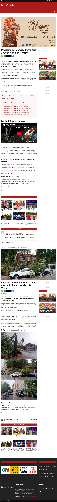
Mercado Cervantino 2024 (10, 15)
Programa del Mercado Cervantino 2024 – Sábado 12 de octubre (16, 114)
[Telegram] (49, 1)
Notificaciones (22, 0)
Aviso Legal (25, 500)
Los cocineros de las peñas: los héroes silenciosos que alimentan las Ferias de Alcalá (6, 209)
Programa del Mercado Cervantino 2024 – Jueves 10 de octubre (16, 110)
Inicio (3, 11)
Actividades (20, 11)
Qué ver (13, 11)
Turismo (37, 11)
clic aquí (28, 179)
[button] (54, 12)
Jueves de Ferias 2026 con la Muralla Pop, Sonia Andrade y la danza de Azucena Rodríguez (18, 222)
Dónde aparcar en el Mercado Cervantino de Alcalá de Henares (16, 102)
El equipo (13, 0)
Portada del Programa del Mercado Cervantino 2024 (14, 100)
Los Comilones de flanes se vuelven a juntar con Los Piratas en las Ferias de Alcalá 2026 (6, 222)
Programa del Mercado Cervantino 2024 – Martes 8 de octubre (16, 106)
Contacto (26, 0)
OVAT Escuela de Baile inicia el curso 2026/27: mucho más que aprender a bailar (31, 209)
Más (42, 11)
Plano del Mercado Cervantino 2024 (11, 104)
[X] (51, 1)
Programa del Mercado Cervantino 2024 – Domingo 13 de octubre (17, 116)
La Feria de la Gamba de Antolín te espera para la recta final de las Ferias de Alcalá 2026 (18, 209)
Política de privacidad (31, 500)
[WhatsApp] (53, 1)
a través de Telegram (26, 186)
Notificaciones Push (46, 500)
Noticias (8, 11)
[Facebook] (46, 1)
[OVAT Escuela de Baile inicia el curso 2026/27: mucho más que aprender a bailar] (31, 204)
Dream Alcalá (3, 15)
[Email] (10, 56)
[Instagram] (47, 1)
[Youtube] (55, 1)
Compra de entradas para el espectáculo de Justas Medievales (14, 156)
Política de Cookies (39, 500)
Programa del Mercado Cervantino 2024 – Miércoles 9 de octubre (17, 108)
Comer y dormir (29, 11)
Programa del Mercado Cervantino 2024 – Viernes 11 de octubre (16, 112)
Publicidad (17, 0)
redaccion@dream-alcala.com (30, 496)
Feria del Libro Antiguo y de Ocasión (14, 170)
